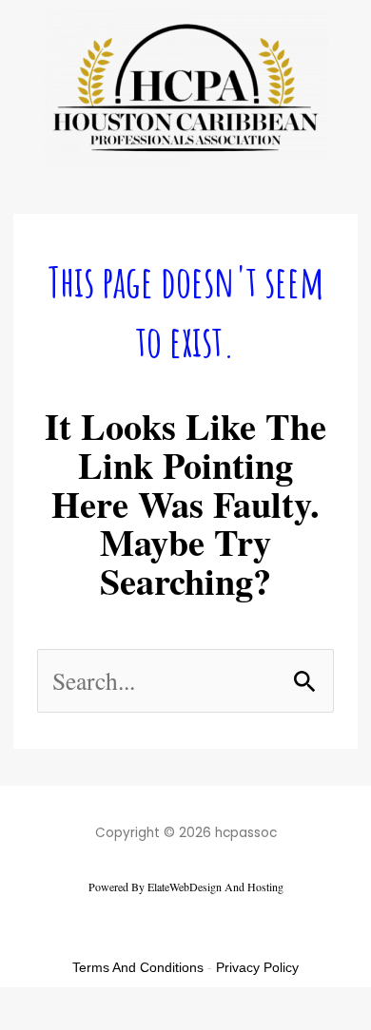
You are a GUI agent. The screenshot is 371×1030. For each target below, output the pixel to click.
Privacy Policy (257, 967)
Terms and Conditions (138, 967)
